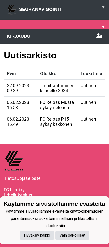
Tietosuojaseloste (22, 178)
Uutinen (88, 85)
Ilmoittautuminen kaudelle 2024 (57, 88)
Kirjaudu (18, 36)
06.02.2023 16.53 (18, 105)
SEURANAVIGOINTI (61, 8)
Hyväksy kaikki (37, 235)
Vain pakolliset (72, 235)
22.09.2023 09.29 (18, 88)
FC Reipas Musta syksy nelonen (57, 105)
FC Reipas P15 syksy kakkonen (56, 121)
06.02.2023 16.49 (18, 121)
